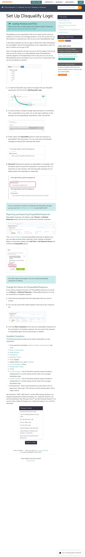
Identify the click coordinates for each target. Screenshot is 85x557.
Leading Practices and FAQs (65, 22)
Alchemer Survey (24, 7)
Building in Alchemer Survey (41, 7)
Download (40, 450)
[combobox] (68, 7)
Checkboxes (14, 355)
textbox (30, 345)
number (36, 345)
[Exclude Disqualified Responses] (31, 260)
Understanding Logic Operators (29, 428)
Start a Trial (36, 2)
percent (46, 345)
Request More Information (66, 59)
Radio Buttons (14, 352)
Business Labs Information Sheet (67, 57)
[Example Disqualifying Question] (31, 74)
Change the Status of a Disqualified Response (69, 29)
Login (80, 2)
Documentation (10, 7)
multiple (30, 362)
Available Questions (63, 32)
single (22, 362)
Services (59, 2)
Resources (69, 2)
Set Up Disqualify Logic (63, 20)
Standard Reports (15, 237)
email (41, 345)
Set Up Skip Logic (25, 425)
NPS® (12, 369)
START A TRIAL (31, 442)
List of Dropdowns (16, 364)
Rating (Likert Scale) (16, 367)
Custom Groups (15, 371)
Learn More (62, 75)
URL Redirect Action (26, 208)
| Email (45, 450)
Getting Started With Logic (28, 411)
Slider (12, 360)
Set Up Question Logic (26, 419)
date (11, 348)
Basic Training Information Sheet (67, 55)
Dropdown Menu (15, 357)
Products (49, 2)
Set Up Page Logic (25, 422)
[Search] (80, 7)
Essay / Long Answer (17, 350)
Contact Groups (15, 379)
